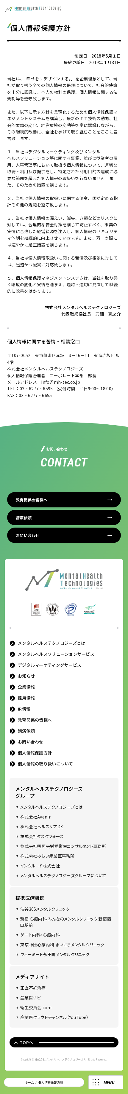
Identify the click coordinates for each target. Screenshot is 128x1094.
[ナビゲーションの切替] (106, 1082)
